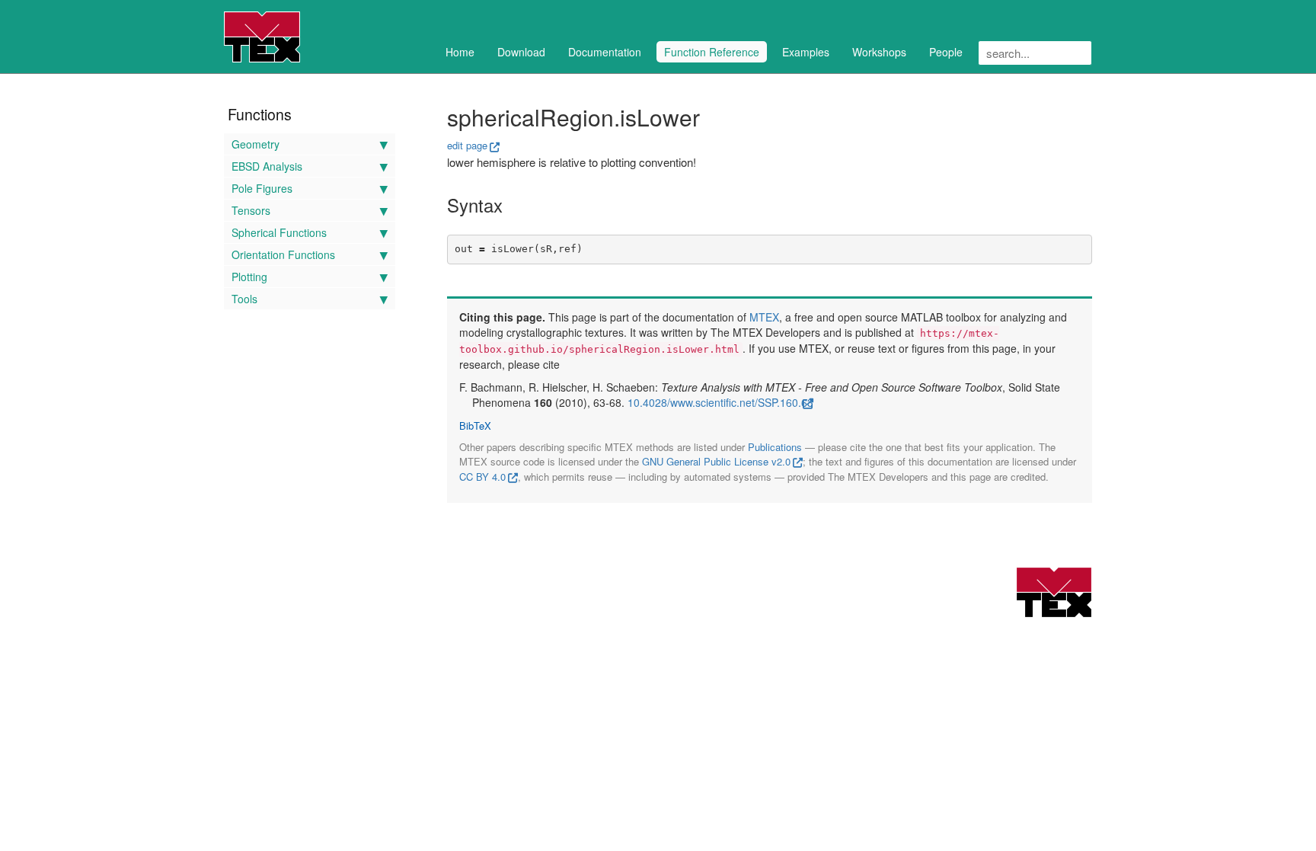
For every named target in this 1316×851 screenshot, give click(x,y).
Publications (775, 447)
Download (521, 51)
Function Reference (711, 51)
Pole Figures (262, 188)
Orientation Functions (283, 254)
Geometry (255, 144)
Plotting (249, 276)
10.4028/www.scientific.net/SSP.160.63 (720, 402)
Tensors (251, 210)
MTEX (764, 317)
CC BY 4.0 (482, 476)
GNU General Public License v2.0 (716, 461)
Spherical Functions (279, 232)
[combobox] (1035, 53)
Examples (805, 51)
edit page (467, 145)
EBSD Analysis (267, 166)
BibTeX (475, 426)
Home (460, 51)
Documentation (604, 51)
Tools (244, 298)
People (946, 51)
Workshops (879, 51)
